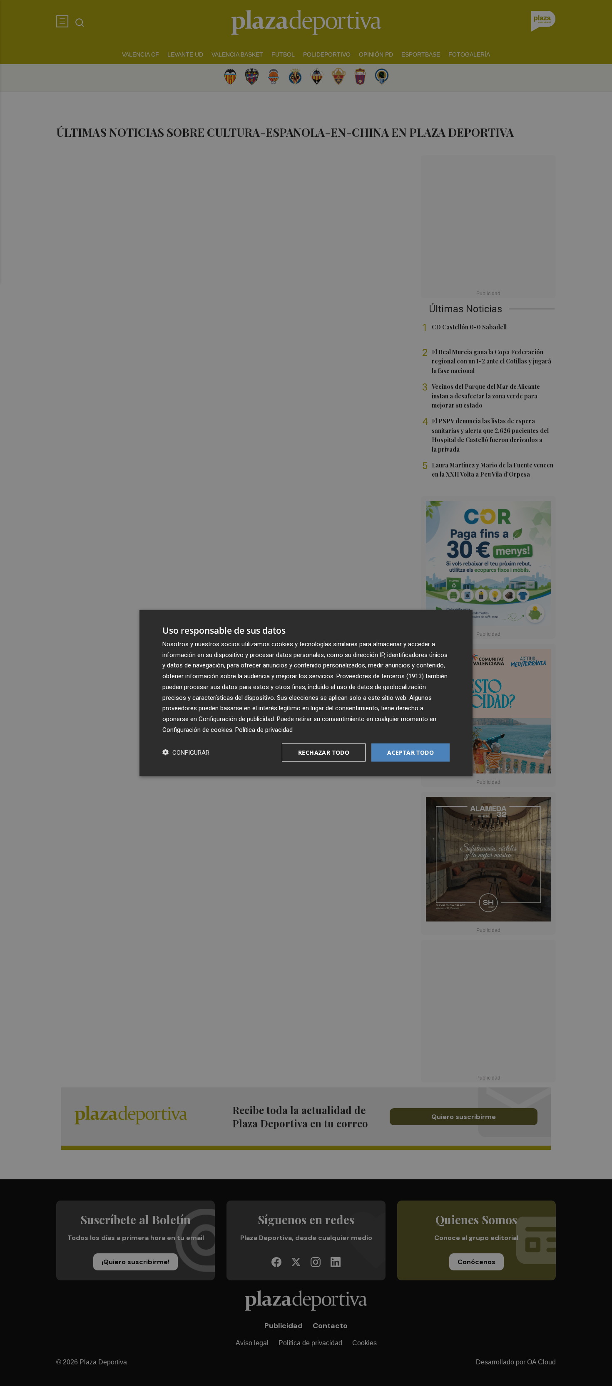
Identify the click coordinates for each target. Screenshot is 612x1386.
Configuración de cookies (197, 729)
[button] (185, 752)
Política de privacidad (264, 729)
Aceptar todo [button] (410, 752)
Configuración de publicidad (236, 719)
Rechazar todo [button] (323, 752)
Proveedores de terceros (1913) (380, 676)
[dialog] (306, 693)
